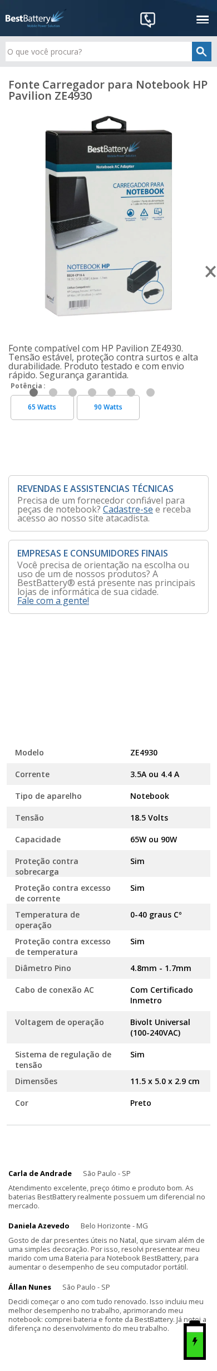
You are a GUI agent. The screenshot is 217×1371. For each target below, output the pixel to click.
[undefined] (108, 216)
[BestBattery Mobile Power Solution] (36, 18)
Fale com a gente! (53, 600)
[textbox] (109, 51)
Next (211, 272)
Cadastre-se (128, 509)
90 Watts (108, 407)
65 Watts (42, 407)
